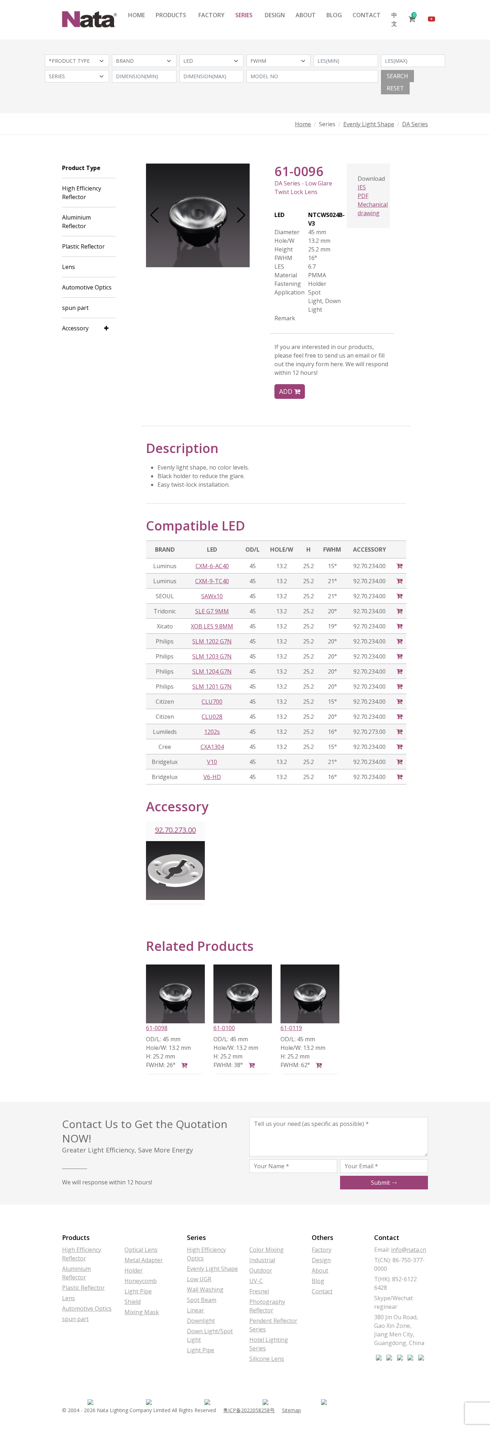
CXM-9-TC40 (212, 581)
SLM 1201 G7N (212, 686)
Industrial (262, 1260)
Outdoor (260, 1270)
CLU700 (212, 702)
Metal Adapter (143, 1260)
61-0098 (157, 1028)
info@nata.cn (408, 1250)
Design (275, 15)
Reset (395, 88)
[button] (154, 215)
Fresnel (259, 1291)
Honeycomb (140, 1281)
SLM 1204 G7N (212, 671)
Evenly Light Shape (368, 124)
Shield (132, 1302)
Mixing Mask (141, 1312)
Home (136, 15)
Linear (195, 1310)
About (306, 15)
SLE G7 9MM (212, 611)
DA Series (415, 124)
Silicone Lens (266, 1359)
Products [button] (171, 15)
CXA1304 (212, 747)
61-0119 (291, 1028)
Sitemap (291, 1410)
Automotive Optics (87, 287)
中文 (394, 19)
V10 (212, 762)
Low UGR (199, 1279)
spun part (75, 308)
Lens (68, 267)
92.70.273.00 (175, 830)
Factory (211, 15)
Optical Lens (140, 1250)
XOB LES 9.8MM (212, 626)
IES (362, 187)
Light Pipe (138, 1291)
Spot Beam (201, 1300)
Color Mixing (266, 1250)
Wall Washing (205, 1289)
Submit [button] (381, 1183)
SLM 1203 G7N (212, 656)
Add (286, 391)
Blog (334, 15)
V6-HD (212, 777)
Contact (367, 15)
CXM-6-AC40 (212, 566)
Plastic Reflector (83, 246)
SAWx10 (212, 596)
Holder (133, 1270)
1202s (212, 732)
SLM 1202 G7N (212, 641)
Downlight (201, 1321)
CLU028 (212, 717)
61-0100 (224, 1028)
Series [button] (244, 15)
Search (397, 76)
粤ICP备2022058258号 (249, 1410)
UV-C (256, 1281)
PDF (363, 196)
